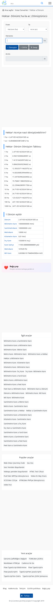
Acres (8, 54)
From (8, 24)
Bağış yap (46, 588)
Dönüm (7, 219)
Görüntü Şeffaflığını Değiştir (15, 559)
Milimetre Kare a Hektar (38, 354)
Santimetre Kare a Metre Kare (16, 402)
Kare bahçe (9, 245)
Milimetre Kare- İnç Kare (14, 371)
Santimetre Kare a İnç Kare (15, 423)
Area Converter (21, 10)
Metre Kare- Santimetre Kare (16, 406)
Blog (5, 588)
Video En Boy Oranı (39, 476)
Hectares (9, 36)
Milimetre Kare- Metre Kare (15, 349)
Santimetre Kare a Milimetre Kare (18, 345)
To (29, 24)
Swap (34, 47)
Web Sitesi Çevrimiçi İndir (14, 463)
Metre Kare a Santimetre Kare (16, 436)
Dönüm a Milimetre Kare (14, 393)
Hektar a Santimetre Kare (36, 410)
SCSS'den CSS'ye (10, 480)
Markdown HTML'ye (12, 563)
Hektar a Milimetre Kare (14, 358)
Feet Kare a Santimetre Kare (15, 445)
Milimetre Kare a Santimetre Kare (18, 341)
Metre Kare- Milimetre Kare (15, 354)
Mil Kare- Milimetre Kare (14, 397)
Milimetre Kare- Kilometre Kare (17, 362)
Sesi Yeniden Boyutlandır (14, 467)
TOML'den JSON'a (36, 559)
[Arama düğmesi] (42, 3)
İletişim (22, 588)
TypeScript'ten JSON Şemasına (35, 576)
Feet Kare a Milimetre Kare (15, 389)
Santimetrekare (10, 228)
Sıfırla (24, 47)
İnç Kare (7, 240)
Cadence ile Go (28, 563)
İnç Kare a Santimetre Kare (15, 428)
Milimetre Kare (10, 224)
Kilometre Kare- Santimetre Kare (17, 419)
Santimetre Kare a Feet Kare (15, 441)
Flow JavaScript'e (11, 572)
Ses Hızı (30, 463)
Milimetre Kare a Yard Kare (15, 376)
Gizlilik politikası (34, 588)
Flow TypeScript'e (35, 567)
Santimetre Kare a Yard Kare (15, 432)
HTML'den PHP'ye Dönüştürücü (31, 480)
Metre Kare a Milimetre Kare (15, 380)
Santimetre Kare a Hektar (14, 410)
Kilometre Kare (10, 236)
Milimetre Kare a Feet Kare (15, 384)
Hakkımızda (13, 588)
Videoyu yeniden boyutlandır (16, 471)
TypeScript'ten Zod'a (12, 576)
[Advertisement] (26, 97)
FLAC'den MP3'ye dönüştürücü (16, 476)
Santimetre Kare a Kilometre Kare (18, 415)
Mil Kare (7, 253)
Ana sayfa (8, 10)
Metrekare (8, 232)
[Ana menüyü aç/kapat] (50, 3)
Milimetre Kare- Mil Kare (36, 393)
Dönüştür (12, 47)
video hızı (8, 485)
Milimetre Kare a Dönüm (37, 389)
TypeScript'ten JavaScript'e (30, 572)
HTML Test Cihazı (37, 471)
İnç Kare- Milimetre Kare (36, 371)
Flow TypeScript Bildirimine (15, 567)
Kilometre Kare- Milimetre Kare (17, 367)
